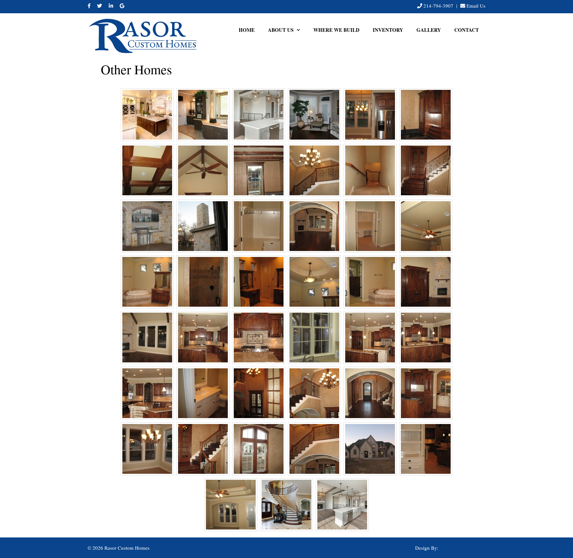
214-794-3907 (438, 5)
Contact (466, 29)
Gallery (428, 29)
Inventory (388, 29)
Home (247, 29)
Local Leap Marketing (462, 547)
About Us (280, 29)
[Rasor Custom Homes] (143, 34)
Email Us (476, 5)
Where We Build (336, 29)
